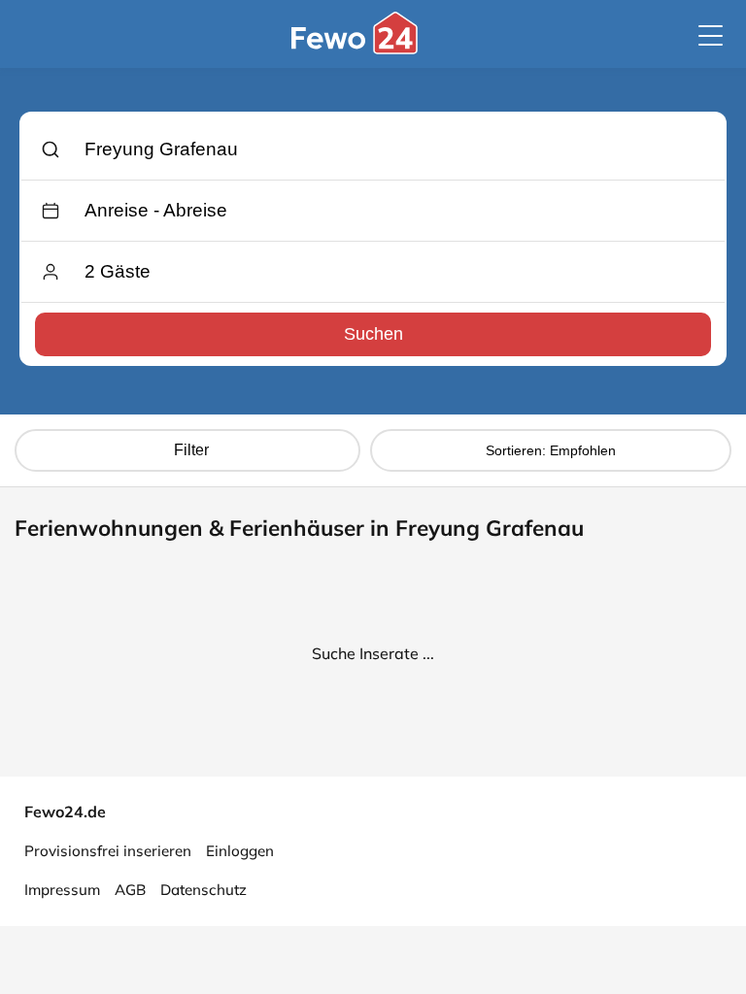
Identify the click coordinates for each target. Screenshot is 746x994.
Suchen (373, 334)
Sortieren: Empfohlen (551, 450)
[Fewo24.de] (357, 49)
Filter (191, 450)
